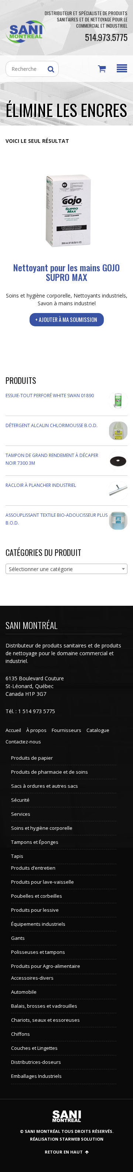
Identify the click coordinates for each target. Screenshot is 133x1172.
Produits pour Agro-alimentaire (45, 966)
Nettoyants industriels (100, 295)
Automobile (24, 992)
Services (20, 814)
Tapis (17, 856)
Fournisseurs (66, 730)
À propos (36, 730)
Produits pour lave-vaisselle (42, 882)
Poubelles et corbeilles (36, 896)
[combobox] (66, 569)
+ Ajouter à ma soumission (66, 319)
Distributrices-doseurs (36, 1062)
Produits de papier (32, 758)
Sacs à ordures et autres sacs (44, 786)
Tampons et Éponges (34, 842)
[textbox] (66, 569)
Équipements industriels (38, 924)
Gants (18, 938)
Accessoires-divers (32, 978)
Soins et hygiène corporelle (38, 295)
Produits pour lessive (35, 910)
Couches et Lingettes (34, 1048)
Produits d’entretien (33, 868)
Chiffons (20, 1034)
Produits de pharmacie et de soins (49, 772)
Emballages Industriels (36, 1076)
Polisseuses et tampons (38, 952)
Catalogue (97, 730)
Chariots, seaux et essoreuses (45, 1020)
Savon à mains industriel (67, 303)
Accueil (13, 730)
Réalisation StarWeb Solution (66, 1139)
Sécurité (20, 800)
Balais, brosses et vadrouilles (44, 1006)
